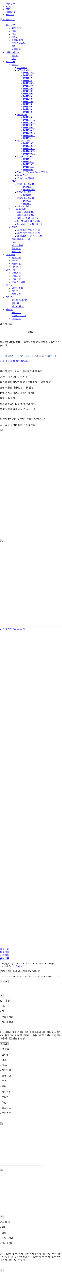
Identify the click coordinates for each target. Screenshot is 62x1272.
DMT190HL (29, 127)
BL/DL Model (23, 140)
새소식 (9, 285)
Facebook (10, 12)
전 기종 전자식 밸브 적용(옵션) (15, 361)
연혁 (14, 31)
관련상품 (4, 952)
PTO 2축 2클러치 (25, 198)
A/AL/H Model (24, 70)
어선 (14, 58)
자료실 (9, 309)
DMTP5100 (28, 161)
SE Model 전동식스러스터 (30, 224)
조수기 (15, 242)
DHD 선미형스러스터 (28, 218)
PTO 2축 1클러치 (25, 192)
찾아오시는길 (18, 43)
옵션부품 (4, 958)
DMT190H (28, 93)
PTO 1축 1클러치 (25, 184)
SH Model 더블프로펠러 (29, 221)
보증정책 (16, 49)
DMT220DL (29, 143)
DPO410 (27, 195)
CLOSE (4, 982)
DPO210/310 (29, 189)
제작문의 (16, 266)
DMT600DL (29, 154)
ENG (8, 9)
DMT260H (28, 99)
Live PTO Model (25, 156)
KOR (8, 6)
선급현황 (4, 955)
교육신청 (16, 279)
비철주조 (16, 263)
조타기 (15, 227)
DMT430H (28, 109)
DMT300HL (29, 133)
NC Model (22, 67)
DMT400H (28, 106)
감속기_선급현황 (26, 178)
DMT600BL (29, 151)
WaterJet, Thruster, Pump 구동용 (32, 172)
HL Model (22, 114)
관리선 (15, 55)
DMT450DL (29, 148)
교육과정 (16, 273)
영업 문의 (16, 303)
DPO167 (27, 203)
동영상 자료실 (19, 315)
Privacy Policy (15, 966)
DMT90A (27, 78)
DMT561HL (29, 138)
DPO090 (27, 201)
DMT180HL (29, 125)
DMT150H (28, 91)
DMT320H (28, 104)
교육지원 (10, 270)
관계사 (15, 37)
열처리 (15, 260)
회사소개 (16, 28)
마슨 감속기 (23, 175)
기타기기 (16, 251)
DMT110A (28, 86)
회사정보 (10, 25)
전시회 (15, 291)
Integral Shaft (23, 206)
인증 (14, 34)
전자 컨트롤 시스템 (21, 239)
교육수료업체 (18, 282)
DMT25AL (28, 72)
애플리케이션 (13, 52)
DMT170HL (29, 122)
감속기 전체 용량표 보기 (12, 628)
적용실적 (16, 294)
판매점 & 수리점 (20, 300)
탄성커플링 (17, 245)
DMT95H (27, 80)
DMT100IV (28, 83)
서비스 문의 (18, 306)
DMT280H (28, 101)
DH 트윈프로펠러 (26, 215)
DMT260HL (29, 130)
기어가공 (16, 257)
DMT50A (27, 75)
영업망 (9, 297)
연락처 (15, 46)
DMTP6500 (28, 167)
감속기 (15, 64)
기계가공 (10, 254)
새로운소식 (17, 288)
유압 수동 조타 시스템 (28, 230)
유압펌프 (16, 248)
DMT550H (28, 112)
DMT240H (28, 96)
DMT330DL (29, 146)
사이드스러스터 (20, 209)
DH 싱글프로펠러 (26, 212)
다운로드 (16, 318)
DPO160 (27, 187)
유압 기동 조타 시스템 (28, 233)
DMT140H (28, 88)
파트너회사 (17, 40)
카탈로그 (16, 312)
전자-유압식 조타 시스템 (29, 236)
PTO (14, 181)
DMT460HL (29, 135)
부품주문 (10, 3)
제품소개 (10, 61)
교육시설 (16, 276)
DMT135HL (29, 120)
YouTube (10, 14)
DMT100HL (29, 117)
